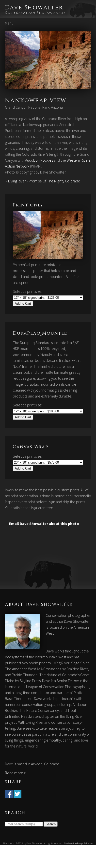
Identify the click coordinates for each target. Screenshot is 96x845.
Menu (9, 23)
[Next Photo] (48, 85)
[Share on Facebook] (9, 794)
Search (51, 824)
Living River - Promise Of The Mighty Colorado (44, 180)
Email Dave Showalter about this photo (44, 523)
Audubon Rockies (39, 160)
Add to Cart (23, 303)
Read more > (15, 772)
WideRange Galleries (82, 843)
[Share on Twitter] (17, 794)
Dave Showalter (34, 8)
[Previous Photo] (2, 85)
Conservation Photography (35, 12)
